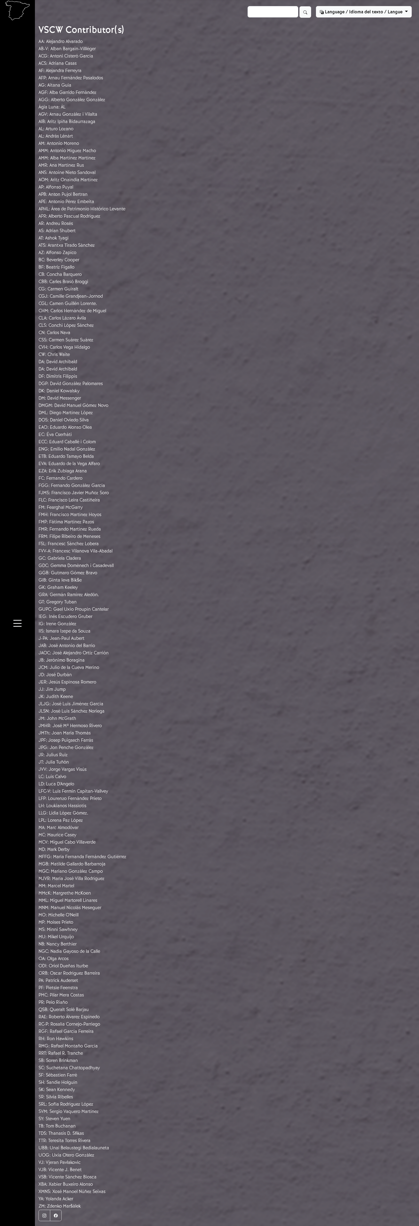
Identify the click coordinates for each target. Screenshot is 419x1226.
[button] (17, 624)
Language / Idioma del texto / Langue (364, 12)
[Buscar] (305, 12)
